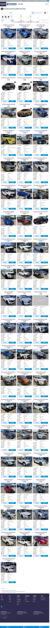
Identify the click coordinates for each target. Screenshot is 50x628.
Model (21, 15)
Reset (33, 12)
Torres (10, 599)
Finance (18, 603)
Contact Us (12, 48)
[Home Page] (8, 4)
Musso (2, 598)
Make (11, 15)
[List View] (47, 13)
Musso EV (2, 599)
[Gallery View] (45, 13)
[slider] (19, 22)
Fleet (17, 604)
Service (26, 598)
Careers (34, 601)
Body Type (2, 20)
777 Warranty (27, 601)
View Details (5, 48)
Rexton (10, 598)
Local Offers (19, 601)
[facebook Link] (48, 1)
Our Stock (18, 598)
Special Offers (19, 599)
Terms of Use (43, 599)
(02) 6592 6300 (4, 614)
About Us (34, 599)
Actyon (10, 601)
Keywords (11, 12)
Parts (26, 599)
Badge (30, 15)
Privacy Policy (43, 598)
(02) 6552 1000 (20, 614)
